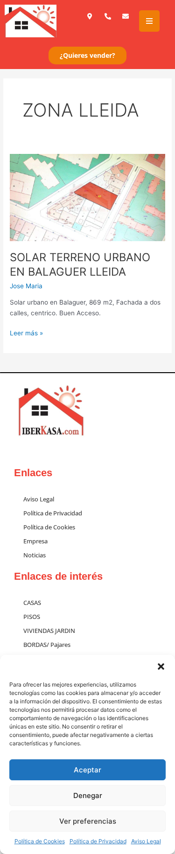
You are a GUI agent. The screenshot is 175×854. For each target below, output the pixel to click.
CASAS (32, 602)
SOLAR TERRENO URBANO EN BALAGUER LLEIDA (80, 264)
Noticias (34, 555)
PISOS (31, 616)
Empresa (35, 541)
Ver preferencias (87, 821)
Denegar (87, 795)
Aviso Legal (146, 841)
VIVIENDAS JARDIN (49, 630)
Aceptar (87, 769)
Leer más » (26, 332)
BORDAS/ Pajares (46, 644)
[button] (161, 666)
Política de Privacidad (98, 841)
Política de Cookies (39, 841)
